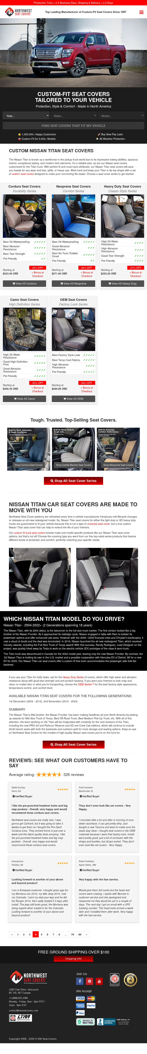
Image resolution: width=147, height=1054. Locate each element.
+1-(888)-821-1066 (18, 998)
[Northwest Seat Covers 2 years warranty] (130, 979)
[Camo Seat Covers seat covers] (24, 329)
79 (72, 934)
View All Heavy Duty (124, 283)
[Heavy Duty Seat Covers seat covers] (122, 216)
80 (80, 934)
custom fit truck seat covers (29, 532)
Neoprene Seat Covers (73, 186)
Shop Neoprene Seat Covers (118, 465)
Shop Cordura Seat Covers (29, 465)
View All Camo (25, 398)
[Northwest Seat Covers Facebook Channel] (79, 981)
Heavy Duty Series (73, 677)
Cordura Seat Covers (24, 186)
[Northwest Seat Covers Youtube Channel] (99, 981)
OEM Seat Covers (73, 299)
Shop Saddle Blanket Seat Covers (73, 465)
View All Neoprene (74, 283)
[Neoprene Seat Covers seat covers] (73, 216)
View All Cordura (25, 283)
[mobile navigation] (141, 12)
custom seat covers (23, 174)
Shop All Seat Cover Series (75, 481)
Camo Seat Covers (24, 299)
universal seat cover (98, 523)
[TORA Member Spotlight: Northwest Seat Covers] (114, 979)
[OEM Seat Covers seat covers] (73, 329)
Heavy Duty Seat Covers (122, 186)
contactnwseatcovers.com (23, 1010)
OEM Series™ (86, 684)
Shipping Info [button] (73, 958)
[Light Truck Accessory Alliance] (23, 1018)
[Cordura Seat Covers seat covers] (24, 216)
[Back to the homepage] (18, 11)
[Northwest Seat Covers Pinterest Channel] (89, 981)
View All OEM (74, 398)
